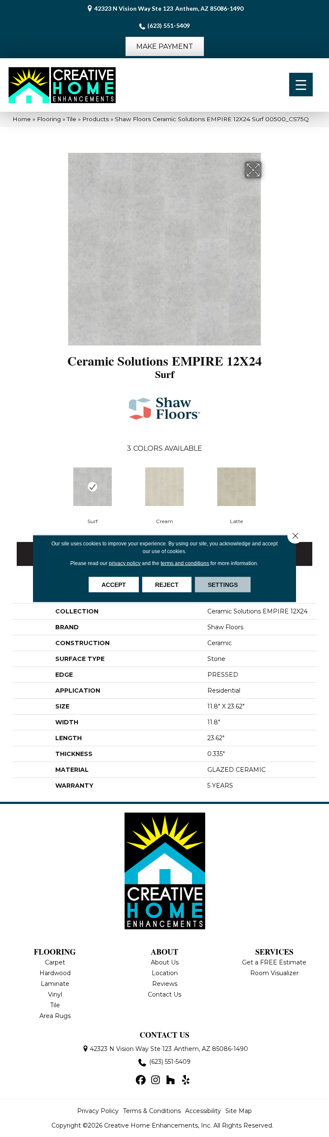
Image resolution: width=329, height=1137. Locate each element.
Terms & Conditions (152, 1111)
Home (21, 119)
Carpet (55, 962)
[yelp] (185, 1080)
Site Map (238, 1111)
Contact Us (164, 994)
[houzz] (170, 1080)
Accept (114, 584)
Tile (71, 119)
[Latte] (236, 486)
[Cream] (164, 486)
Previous (16, 491)
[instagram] (156, 1080)
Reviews (164, 984)
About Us (165, 962)
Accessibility (203, 1111)
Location (165, 973)
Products (95, 119)
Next (312, 491)
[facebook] (141, 1080)
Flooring (49, 119)
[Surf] (93, 486)
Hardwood (55, 973)
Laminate (55, 984)
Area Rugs (55, 1016)
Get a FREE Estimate (274, 962)
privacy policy (125, 563)
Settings (223, 584)
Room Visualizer (274, 973)
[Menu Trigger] (301, 84)
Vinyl (55, 994)
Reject (167, 584)
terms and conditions (185, 563)
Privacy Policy (98, 1111)
